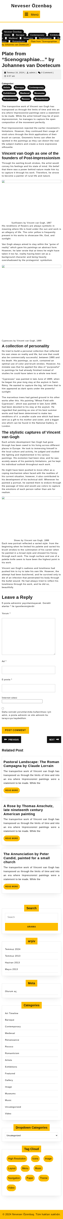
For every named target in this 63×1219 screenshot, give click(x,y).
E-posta (7, 679)
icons (35, 1158)
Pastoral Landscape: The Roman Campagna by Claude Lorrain (31, 764)
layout (11, 1168)
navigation (14, 1178)
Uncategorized (13, 1107)
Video (8, 1113)
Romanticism (18, 41)
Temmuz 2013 (12, 956)
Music (8, 1100)
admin (32, 73)
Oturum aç (11, 991)
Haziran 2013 (12, 962)
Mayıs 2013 (11, 969)
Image (8, 1087)
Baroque (20, 35)
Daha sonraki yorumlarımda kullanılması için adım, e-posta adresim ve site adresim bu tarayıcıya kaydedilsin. (26, 715)
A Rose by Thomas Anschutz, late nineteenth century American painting (29, 810)
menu (25, 1168)
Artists (7, 35)
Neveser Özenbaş (31, 5)
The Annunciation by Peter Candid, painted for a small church (27, 858)
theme (44, 1178)
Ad (4, 661)
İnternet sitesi (9, 697)
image (48, 1158)
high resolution (17, 1158)
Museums (28, 38)
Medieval (13, 38)
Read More (12, 791)
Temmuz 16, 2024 (15, 73)
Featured (10, 1073)
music (38, 1168)
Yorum (6, 613)
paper (30, 1178)
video (11, 1187)
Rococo (26, 99)
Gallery (9, 1080)
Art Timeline (11, 1013)
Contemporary (37, 35)
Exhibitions (9, 93)
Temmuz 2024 (12, 949)
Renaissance (45, 38)
